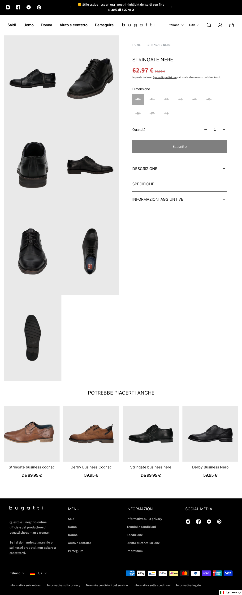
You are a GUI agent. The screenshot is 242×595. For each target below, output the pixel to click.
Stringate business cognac (32, 467)
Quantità (139, 130)
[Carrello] (231, 25)
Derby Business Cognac (91, 467)
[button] (230, 592)
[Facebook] (18, 7)
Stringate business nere (150, 467)
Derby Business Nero (210, 467)
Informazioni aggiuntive (157, 199)
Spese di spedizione (165, 77)
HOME (136, 45)
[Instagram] (8, 7)
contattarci (17, 553)
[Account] (220, 25)
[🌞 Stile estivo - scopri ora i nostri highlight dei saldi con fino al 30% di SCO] (121, 7)
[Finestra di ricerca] (209, 25)
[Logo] (138, 25)
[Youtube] (28, 7)
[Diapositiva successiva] (171, 7)
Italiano (15, 573)
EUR (39, 573)
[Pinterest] (39, 7)
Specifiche (143, 184)
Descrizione (144, 168)
